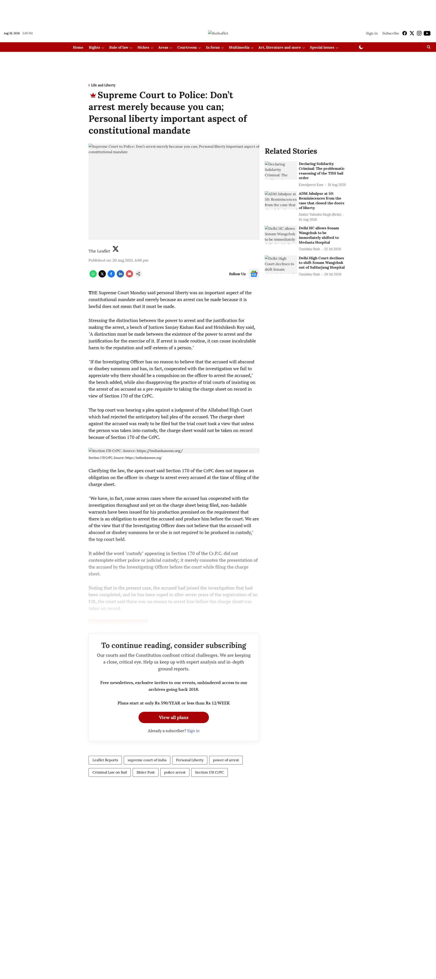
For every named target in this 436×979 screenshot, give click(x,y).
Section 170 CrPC (209, 772)
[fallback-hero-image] (281, 170)
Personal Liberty (189, 760)
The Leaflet (99, 251)
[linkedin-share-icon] (120, 276)
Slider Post (145, 772)
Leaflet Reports (105, 760)
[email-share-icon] (129, 276)
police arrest (175, 772)
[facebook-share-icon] (111, 276)
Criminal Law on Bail (109, 772)
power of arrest (226, 760)
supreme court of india (147, 760)
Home (78, 47)
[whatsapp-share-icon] (93, 276)
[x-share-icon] (102, 276)
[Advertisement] (218, 12)
